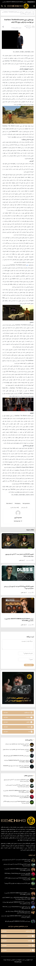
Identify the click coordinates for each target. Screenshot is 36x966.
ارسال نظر (23, 507)
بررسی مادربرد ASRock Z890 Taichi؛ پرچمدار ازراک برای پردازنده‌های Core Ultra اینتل (18, 912)
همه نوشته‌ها (17, 521)
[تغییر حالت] (4, 6)
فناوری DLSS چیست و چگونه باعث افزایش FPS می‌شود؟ (17, 883)
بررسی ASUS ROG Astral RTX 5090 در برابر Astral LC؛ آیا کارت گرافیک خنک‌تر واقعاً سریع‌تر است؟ (16, 898)
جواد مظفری (21, 560)
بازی (27, 265)
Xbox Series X (9, 503)
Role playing (17, 503)
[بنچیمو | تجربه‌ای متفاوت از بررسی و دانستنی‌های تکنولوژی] (18, 6)
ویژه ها (13, 27)
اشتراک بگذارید (13, 507)
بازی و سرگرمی (28, 12)
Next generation (26, 503)
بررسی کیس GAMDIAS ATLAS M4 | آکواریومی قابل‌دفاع (16, 755)
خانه (33, 12)
